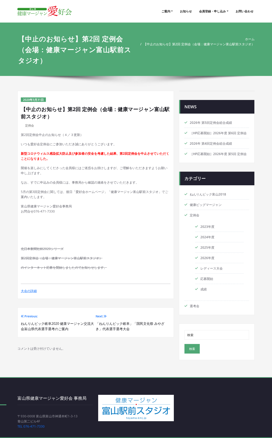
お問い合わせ (245, 11)
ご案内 (166, 11)
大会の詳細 (29, 291)
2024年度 (207, 237)
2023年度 (207, 226)
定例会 (29, 125)
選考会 (194, 306)
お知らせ (186, 11)
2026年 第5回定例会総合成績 (211, 122)
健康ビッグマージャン (206, 205)
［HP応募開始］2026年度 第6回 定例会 (218, 133)
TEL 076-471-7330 (31, 426)
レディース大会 (211, 268)
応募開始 (206, 279)
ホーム (250, 39)
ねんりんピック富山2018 (208, 194)
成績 (203, 289)
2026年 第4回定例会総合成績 (211, 143)
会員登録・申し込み (212, 11)
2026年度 (207, 258)
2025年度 (207, 247)
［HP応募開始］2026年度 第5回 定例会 (218, 154)
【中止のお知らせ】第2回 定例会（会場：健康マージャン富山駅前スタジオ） (199, 44)
